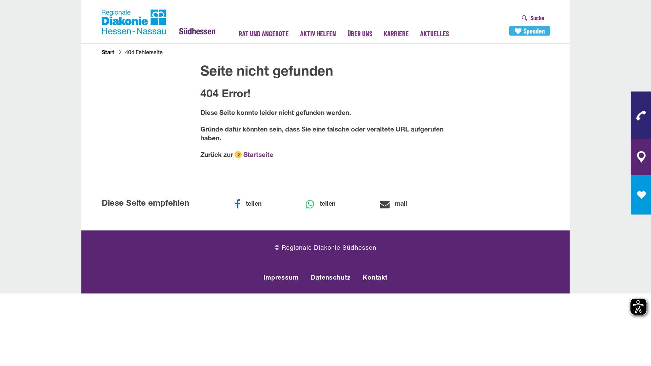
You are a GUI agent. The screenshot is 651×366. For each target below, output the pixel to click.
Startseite (258, 155)
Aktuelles (434, 33)
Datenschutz (331, 278)
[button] (252, 204)
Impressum (281, 278)
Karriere (396, 33)
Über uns (360, 33)
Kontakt (375, 278)
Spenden (534, 31)
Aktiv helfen (318, 33)
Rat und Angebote (264, 33)
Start (108, 53)
